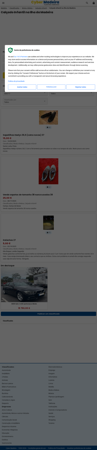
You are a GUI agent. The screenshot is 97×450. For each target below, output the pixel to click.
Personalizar (51, 87)
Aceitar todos (22, 87)
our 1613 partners (20, 57)
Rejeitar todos (80, 87)
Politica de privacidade (16, 81)
